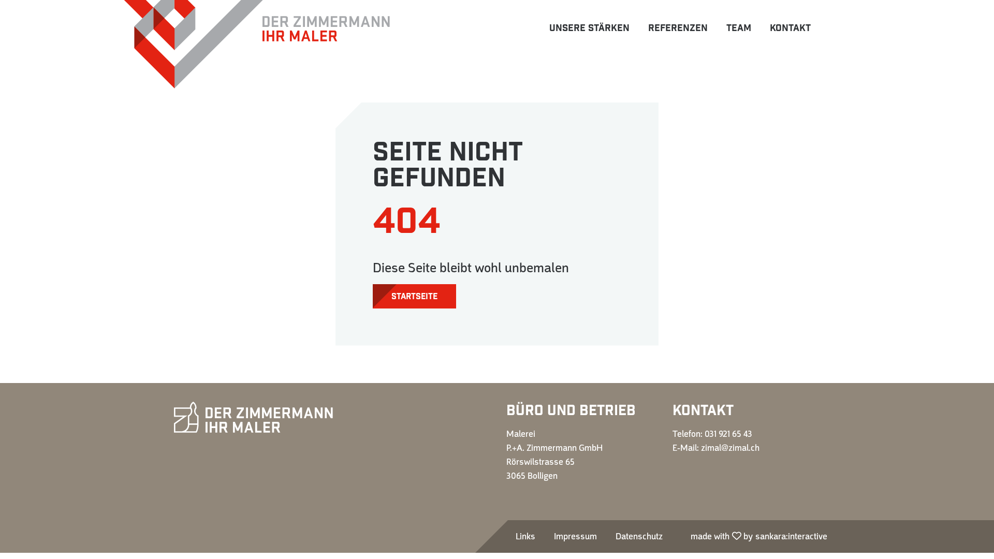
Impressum (575, 536)
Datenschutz (639, 536)
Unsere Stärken (589, 28)
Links (525, 536)
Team (738, 28)
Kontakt (790, 28)
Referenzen (678, 28)
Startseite (414, 296)
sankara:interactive (791, 536)
